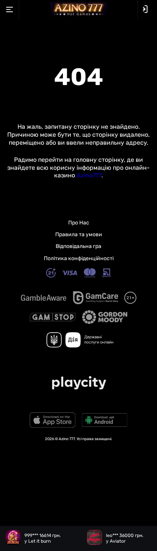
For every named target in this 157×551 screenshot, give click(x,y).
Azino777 (89, 175)
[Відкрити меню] (9, 9)
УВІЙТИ (147, 9)
